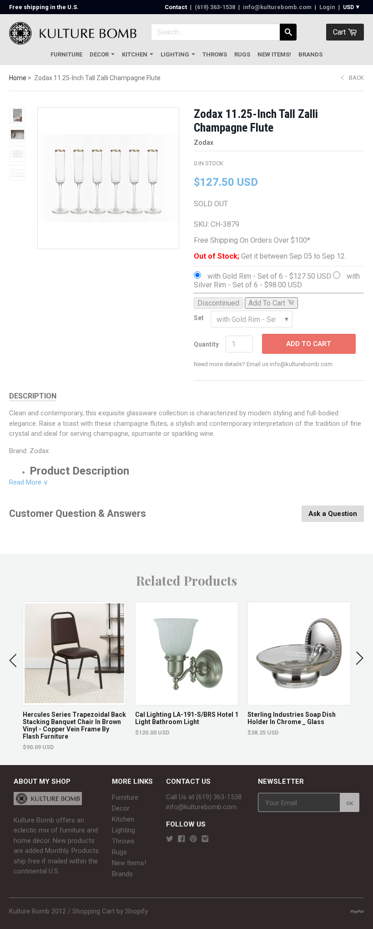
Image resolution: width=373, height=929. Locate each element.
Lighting (175, 54)
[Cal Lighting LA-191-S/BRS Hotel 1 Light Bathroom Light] (187, 700)
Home (17, 78)
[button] (13, 658)
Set (199, 318)
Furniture (66, 54)
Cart (340, 32)
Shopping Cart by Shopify (110, 911)
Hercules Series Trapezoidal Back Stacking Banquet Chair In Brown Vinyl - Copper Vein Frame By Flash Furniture (74, 725)
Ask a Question (332, 514)
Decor (99, 54)
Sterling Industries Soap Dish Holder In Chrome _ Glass (291, 718)
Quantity (206, 344)
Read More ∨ (28, 482)
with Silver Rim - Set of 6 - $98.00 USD (277, 280)
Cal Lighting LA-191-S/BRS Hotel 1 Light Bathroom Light (186, 718)
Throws (214, 54)
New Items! (274, 54)
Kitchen (134, 54)
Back (356, 77)
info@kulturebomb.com (277, 7)
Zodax (203, 142)
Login (327, 7)
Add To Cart (308, 344)
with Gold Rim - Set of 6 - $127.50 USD (269, 276)
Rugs (242, 54)
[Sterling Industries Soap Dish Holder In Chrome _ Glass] (299, 700)
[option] (74, 676)
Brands (310, 54)
